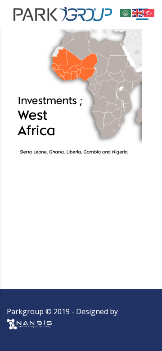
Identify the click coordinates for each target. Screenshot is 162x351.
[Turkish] (149, 12)
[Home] (63, 14)
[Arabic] (126, 12)
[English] (138, 12)
